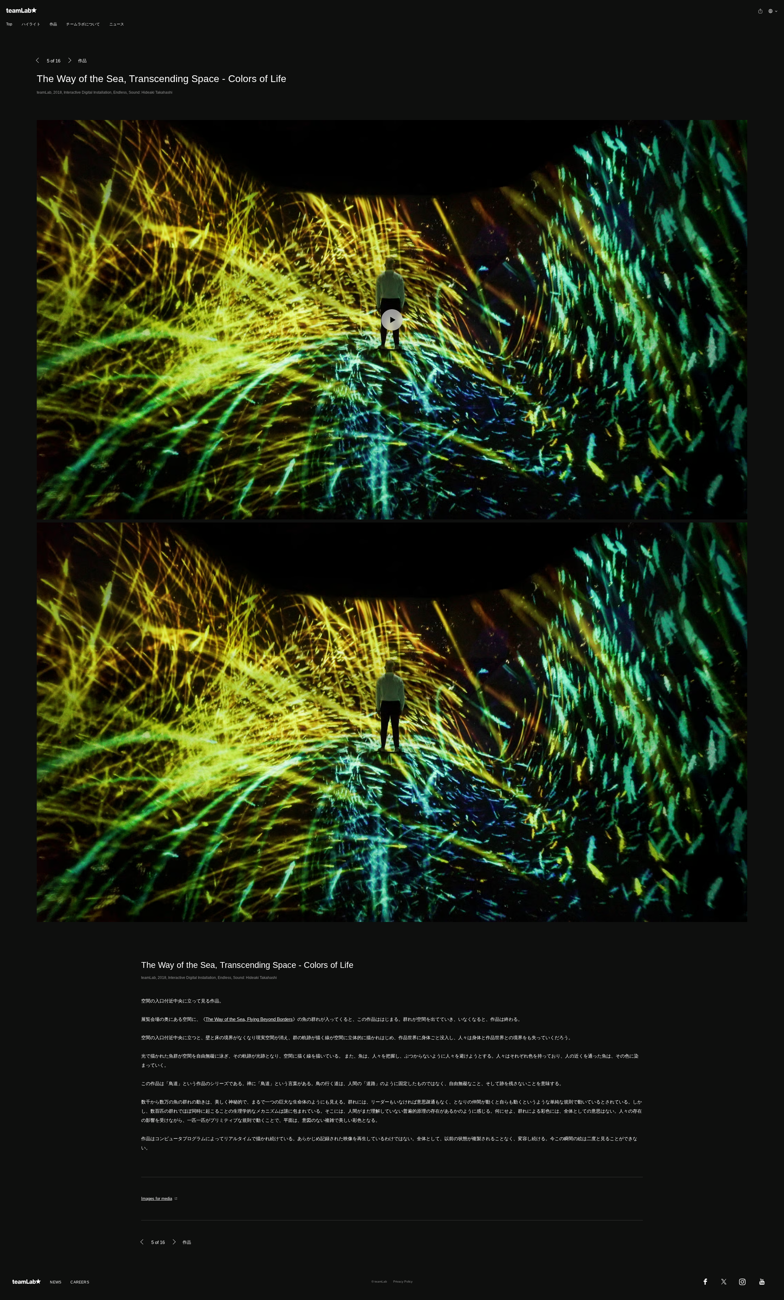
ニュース (116, 24)
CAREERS (79, 1282)
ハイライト (31, 24)
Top (9, 24)
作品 (53, 24)
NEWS (55, 1282)
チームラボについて (83, 24)
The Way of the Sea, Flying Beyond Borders (249, 1019)
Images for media (156, 1198)
